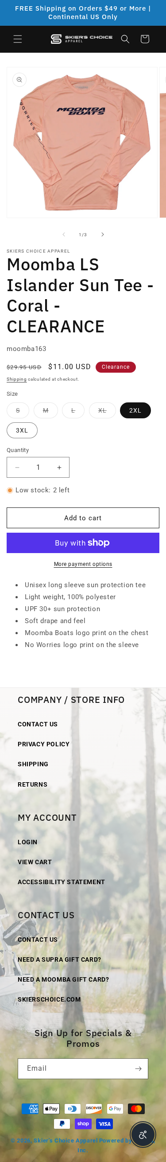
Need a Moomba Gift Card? (63, 979)
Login (28, 842)
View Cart (35, 862)
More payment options (83, 564)
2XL (135, 410)
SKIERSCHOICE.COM (49, 999)
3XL (22, 430)
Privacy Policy (43, 744)
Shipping (17, 379)
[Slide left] (63, 234)
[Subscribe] (138, 1068)
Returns (32, 784)
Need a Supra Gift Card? (59, 959)
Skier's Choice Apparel (65, 1140)
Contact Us (38, 724)
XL (107, 412)
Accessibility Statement (61, 881)
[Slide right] (102, 234)
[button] (17, 39)
